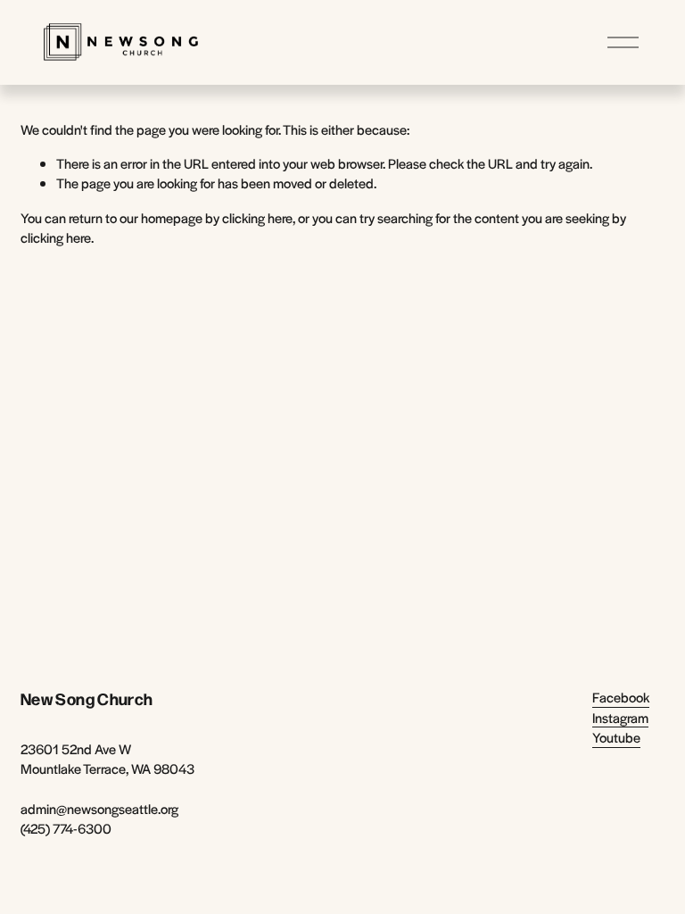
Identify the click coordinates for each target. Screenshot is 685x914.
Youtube (616, 736)
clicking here (257, 217)
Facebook (620, 696)
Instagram (620, 717)
